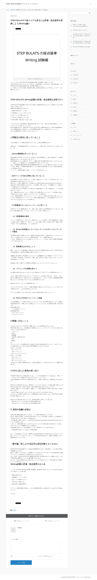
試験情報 (75, 115)
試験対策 (75, 111)
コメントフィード (77, 135)
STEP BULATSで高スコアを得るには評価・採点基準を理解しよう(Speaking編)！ (82, 36)
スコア (74, 95)
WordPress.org (76, 139)
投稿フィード (76, 131)
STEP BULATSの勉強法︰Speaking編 (81, 46)
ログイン (75, 127)
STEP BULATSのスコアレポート (80, 30)
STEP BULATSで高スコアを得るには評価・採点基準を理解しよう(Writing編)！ (82, 42)
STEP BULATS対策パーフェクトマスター (22, 4)
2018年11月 (75, 74)
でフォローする (22, 521)
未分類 (74, 107)
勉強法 (74, 99)
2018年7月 (75, 82)
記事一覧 (72, 63)
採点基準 (14, 510)
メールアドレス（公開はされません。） (45, 556)
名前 (11, 556)
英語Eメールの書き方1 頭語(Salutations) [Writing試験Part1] (80, 25)
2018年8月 (75, 78)
